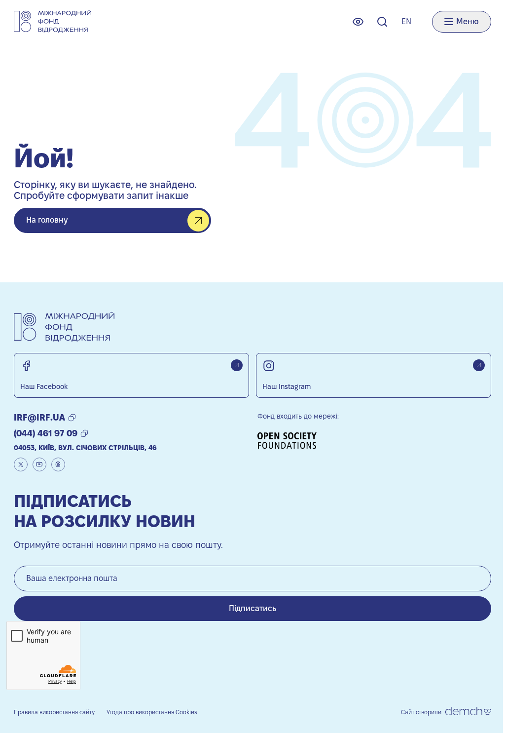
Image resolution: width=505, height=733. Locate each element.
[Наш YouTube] (39, 464)
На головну (47, 220)
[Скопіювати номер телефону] (84, 433)
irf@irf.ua (39, 417)
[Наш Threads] (58, 464)
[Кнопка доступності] (358, 22)
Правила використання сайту (54, 712)
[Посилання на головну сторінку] (52, 21)
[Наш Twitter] (21, 464)
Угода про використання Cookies (152, 712)
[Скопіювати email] (72, 418)
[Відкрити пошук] (382, 22)
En (406, 21)
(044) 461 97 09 (45, 433)
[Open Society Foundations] (290, 440)
